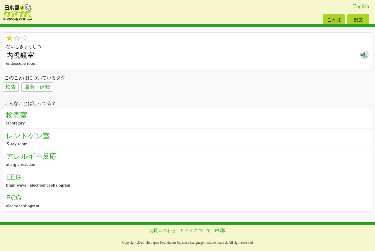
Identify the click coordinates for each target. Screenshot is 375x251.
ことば (334, 19)
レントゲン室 (28, 136)
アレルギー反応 (31, 156)
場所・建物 (37, 87)
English (361, 6)
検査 (11, 87)
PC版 (220, 230)
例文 (358, 19)
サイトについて (195, 230)
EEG (13, 177)
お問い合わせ (163, 230)
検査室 (16, 115)
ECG (13, 198)
